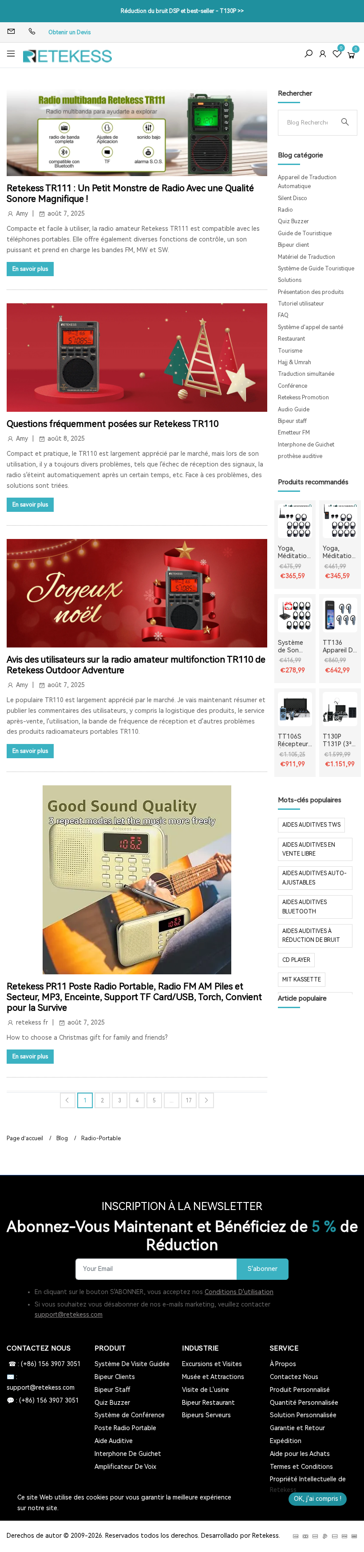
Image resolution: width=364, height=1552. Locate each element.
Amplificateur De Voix (125, 1466)
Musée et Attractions (213, 1376)
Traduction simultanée (306, 374)
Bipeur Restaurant (208, 1402)
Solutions (289, 280)
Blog (62, 1138)
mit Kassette (301, 980)
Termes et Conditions (301, 1466)
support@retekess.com (69, 1314)
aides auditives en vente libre (308, 849)
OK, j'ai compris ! (317, 1498)
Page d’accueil (25, 1138)
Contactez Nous (294, 1376)
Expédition (285, 1440)
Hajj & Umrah (294, 362)
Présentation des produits (311, 292)
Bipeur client (293, 245)
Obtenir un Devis (69, 32)
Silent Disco (292, 198)
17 (189, 1101)
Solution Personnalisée (303, 1415)
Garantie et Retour (297, 1427)
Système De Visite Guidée (132, 1363)
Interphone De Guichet (128, 1453)
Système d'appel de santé (310, 327)
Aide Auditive (114, 1440)
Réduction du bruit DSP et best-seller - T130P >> (182, 11)
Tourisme (290, 351)
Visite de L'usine (205, 1389)
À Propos (283, 1363)
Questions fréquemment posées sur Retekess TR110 (112, 423)
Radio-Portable (101, 1138)
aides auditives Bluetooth (304, 906)
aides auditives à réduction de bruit (311, 935)
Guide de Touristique (305, 233)
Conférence (292, 386)
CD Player (296, 960)
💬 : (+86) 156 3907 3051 (43, 1400)
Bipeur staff (292, 421)
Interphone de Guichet (306, 445)
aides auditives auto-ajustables (314, 877)
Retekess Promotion (303, 397)
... (172, 1101)
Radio (285, 210)
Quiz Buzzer (293, 221)
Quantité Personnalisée (304, 1402)
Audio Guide (293, 409)
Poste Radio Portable (125, 1427)
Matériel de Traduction (306, 257)
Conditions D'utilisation (239, 1291)
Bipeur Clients (115, 1376)
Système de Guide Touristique (316, 268)
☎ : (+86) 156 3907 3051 (44, 1363)
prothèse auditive (300, 456)
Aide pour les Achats (300, 1453)
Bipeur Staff (113, 1389)
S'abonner (262, 1269)
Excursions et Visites (212, 1363)
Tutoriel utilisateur (301, 304)
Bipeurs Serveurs (206, 1415)
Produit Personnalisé (300, 1389)
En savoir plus (30, 268)
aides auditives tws (311, 825)
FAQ (283, 315)
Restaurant (291, 339)
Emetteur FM (294, 433)
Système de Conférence (130, 1415)
